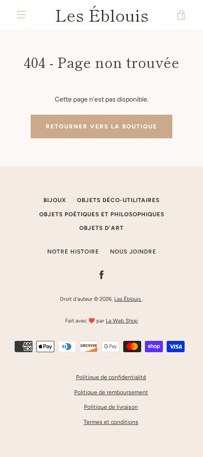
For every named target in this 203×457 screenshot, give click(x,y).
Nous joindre (133, 251)
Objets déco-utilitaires (118, 200)
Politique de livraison (111, 407)
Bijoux (54, 200)
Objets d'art (101, 228)
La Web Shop (122, 320)
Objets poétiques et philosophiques (101, 214)
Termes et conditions (111, 422)
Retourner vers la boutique (101, 126)
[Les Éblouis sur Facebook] (101, 275)
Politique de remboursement (111, 392)
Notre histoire (73, 251)
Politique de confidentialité (111, 377)
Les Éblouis (102, 15)
